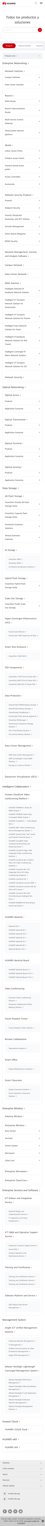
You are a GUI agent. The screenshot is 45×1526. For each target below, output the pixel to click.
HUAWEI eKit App (14, 1494)
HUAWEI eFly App (14, 1499)
